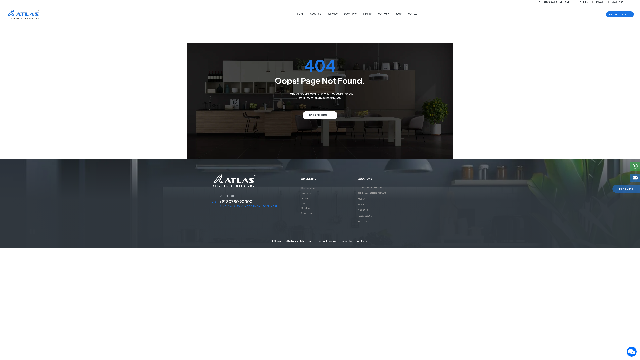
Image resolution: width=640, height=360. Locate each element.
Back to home (318, 115)
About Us (306, 212)
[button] (620, 14)
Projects (306, 192)
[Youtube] (232, 196)
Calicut (618, 2)
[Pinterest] (226, 196)
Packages (306, 198)
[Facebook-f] (214, 196)
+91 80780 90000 (235, 201)
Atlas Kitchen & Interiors (305, 241)
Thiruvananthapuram (554, 2)
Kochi (600, 2)
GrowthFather (360, 241)
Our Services (308, 188)
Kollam (583, 2)
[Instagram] (220, 196)
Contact (306, 208)
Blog (303, 202)
